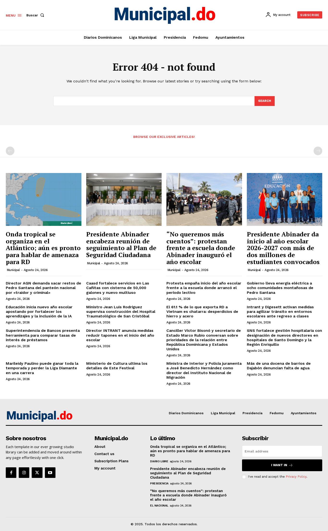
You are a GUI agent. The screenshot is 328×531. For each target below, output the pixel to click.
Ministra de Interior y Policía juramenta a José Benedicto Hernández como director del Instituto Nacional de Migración (204, 370)
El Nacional (159, 505)
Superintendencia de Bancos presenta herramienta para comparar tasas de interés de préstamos (43, 335)
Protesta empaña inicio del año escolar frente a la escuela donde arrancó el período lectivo (203, 288)
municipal (13, 270)
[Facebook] (11, 472)
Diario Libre (159, 461)
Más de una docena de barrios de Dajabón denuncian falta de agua (279, 365)
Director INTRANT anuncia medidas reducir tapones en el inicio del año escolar (120, 335)
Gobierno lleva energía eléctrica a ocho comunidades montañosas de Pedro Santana (280, 288)
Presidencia (159, 483)
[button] (36, 15)
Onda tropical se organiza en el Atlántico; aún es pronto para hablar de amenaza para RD (43, 248)
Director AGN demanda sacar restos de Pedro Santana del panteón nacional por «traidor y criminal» (43, 288)
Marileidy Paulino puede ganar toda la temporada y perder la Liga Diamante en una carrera (42, 368)
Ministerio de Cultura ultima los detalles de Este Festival (116, 365)
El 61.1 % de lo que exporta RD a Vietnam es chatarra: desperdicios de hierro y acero (202, 311)
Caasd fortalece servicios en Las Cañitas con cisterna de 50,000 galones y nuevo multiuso (117, 288)
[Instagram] (24, 472)
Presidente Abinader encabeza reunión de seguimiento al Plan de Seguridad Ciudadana (121, 244)
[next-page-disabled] (318, 151)
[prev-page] (10, 151)
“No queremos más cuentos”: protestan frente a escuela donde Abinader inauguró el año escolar (200, 248)
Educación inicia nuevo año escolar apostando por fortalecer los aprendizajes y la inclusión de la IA (39, 311)
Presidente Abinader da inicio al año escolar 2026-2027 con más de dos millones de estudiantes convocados (283, 248)
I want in (279, 465)
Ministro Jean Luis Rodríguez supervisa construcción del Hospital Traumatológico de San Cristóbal (120, 311)
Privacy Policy (296, 476)
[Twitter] (37, 472)
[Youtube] (50, 472)
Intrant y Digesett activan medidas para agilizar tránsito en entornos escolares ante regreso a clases (280, 311)
